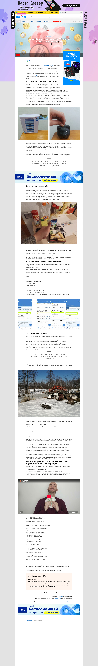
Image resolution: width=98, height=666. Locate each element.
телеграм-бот (57, 598)
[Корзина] (81, 17)
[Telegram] (73, 21)
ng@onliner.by (69, 601)
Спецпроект (28, 592)
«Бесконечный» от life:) (47, 65)
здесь (36, 75)
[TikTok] (79, 21)
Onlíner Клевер (64, 12)
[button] (48, 242)
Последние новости (29, 620)
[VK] (77, 21)
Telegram (60, 596)
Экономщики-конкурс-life (38, 620)
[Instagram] (75, 21)
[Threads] (81, 21)
